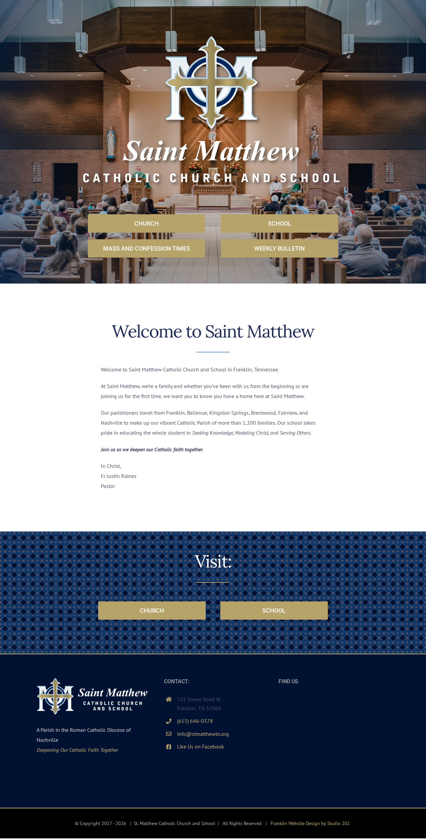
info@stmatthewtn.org (203, 734)
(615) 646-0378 (195, 721)
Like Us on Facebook (200, 746)
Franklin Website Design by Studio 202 (310, 823)
